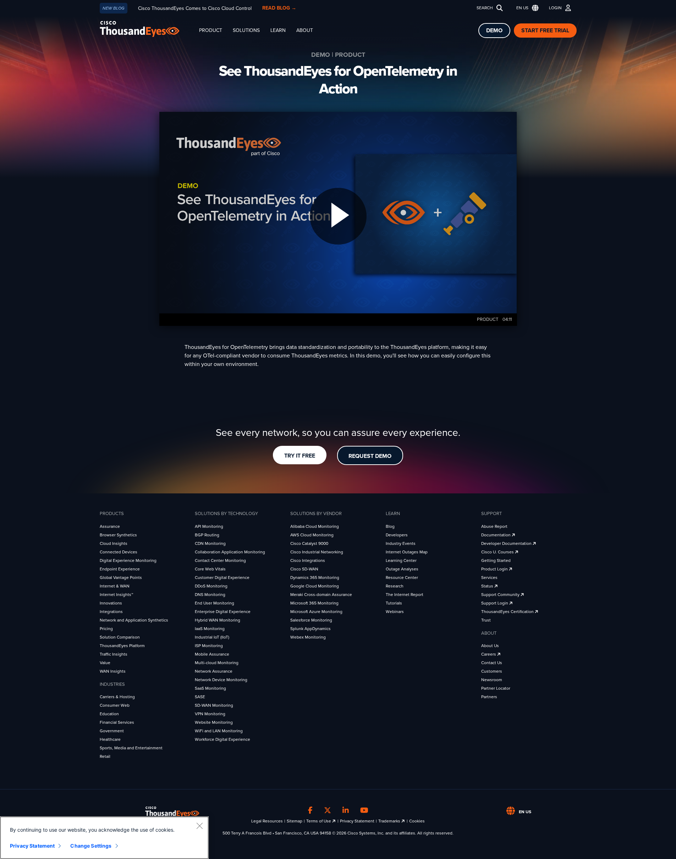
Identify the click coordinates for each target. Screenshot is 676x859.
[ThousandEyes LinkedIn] (345, 810)
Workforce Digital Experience (222, 739)
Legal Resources (267, 821)
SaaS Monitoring (210, 688)
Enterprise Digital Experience (223, 611)
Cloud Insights (113, 543)
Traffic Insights (113, 654)
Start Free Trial (545, 30)
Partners (489, 696)
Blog (390, 526)
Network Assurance (213, 671)
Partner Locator (495, 688)
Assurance (110, 526)
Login (555, 7)
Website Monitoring (214, 722)
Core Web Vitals (210, 569)
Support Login (495, 603)
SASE (200, 696)
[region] (104, 837)
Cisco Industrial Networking (316, 551)
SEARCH (485, 7)
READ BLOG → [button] (279, 8)
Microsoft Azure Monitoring (316, 611)
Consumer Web (115, 705)
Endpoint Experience (120, 569)
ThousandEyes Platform (122, 645)
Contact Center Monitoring (220, 560)
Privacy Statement (357, 821)
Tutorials (394, 603)
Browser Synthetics (118, 534)
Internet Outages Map (407, 551)
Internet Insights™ (116, 594)
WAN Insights (113, 671)
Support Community (501, 594)
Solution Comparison (120, 637)
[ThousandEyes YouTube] (364, 810)
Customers (491, 671)
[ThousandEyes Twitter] (327, 810)
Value (105, 662)
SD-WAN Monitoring (214, 705)
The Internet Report (404, 594)
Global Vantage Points (121, 577)
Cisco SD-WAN (304, 569)
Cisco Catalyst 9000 (309, 543)
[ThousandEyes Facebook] (310, 810)
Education (109, 713)
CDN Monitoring (210, 543)
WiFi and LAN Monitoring (219, 730)
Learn (278, 30)
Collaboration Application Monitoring (230, 551)
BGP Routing (207, 534)
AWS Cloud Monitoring (312, 534)
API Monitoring (209, 526)
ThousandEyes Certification (508, 611)
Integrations (111, 611)
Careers (489, 654)
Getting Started (496, 560)
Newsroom (491, 679)
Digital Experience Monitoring (128, 560)
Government (112, 730)
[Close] (199, 825)
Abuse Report (494, 526)
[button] (525, 8)
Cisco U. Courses (498, 551)
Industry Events (401, 543)
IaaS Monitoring (210, 628)
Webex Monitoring (308, 637)
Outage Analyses (402, 569)
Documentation (496, 534)
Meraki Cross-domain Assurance (321, 594)
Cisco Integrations (307, 560)
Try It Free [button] (299, 455)
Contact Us (491, 662)
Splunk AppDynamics (310, 628)
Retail (105, 756)
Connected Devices (118, 551)
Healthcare (110, 739)
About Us (490, 645)
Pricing (106, 628)
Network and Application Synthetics (134, 620)
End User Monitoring (214, 603)
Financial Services (117, 722)
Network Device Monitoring (221, 679)
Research (394, 586)
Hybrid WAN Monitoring (217, 620)
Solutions (246, 30)
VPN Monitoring (210, 713)
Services (489, 577)
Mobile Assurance (212, 654)
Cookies (417, 821)
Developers (397, 534)
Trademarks (389, 821)
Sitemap (294, 821)
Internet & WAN (115, 586)
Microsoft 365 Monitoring (314, 603)
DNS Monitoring (210, 594)
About (304, 30)
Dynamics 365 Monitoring (314, 577)
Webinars (395, 611)
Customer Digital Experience (222, 577)
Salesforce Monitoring (311, 620)
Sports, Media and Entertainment (131, 747)
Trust (486, 620)
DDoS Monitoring (211, 586)
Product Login (495, 569)
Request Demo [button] (369, 456)
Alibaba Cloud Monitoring (314, 526)
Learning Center (401, 560)
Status (487, 586)
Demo (494, 30)
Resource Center (402, 577)
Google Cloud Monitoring (314, 586)
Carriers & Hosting (117, 696)
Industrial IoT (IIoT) (212, 637)
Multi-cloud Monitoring (216, 662)
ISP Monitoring (209, 645)
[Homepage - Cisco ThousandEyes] (147, 29)
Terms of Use (319, 821)
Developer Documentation (507, 543)
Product (210, 30)
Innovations (111, 603)
